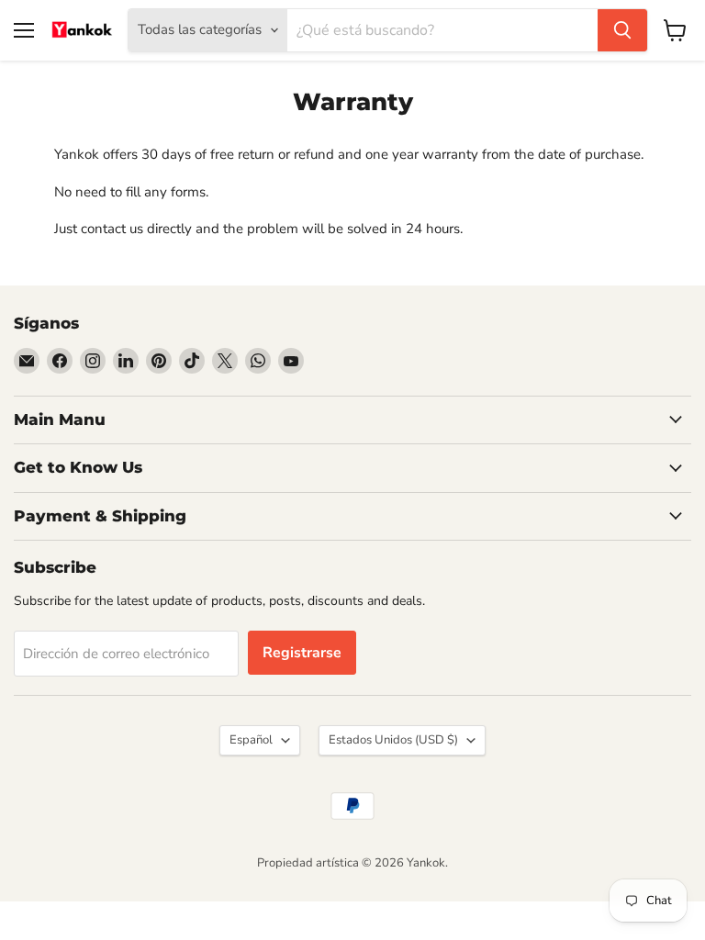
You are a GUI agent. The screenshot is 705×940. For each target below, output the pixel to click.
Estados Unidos (393, 740)
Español (251, 740)
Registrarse (302, 653)
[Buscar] (622, 30)
